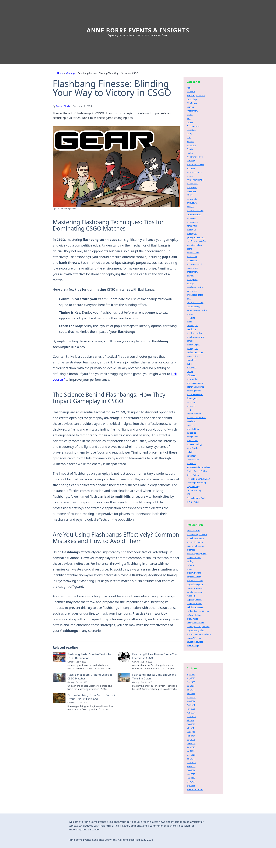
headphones (192, 436)
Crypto (190, 176)
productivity (192, 202)
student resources (195, 352)
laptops (190, 371)
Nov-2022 (191, 766)
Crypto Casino (193, 459)
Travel (189, 133)
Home (60, 73)
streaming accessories (197, 310)
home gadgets (193, 379)
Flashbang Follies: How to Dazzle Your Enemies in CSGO (155, 656)
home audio (192, 199)
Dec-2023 (191, 743)
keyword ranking (194, 576)
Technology (192, 99)
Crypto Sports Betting (196, 482)
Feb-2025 (191, 778)
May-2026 (191, 781)
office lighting (193, 429)
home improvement (195, 538)
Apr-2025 (191, 785)
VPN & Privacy (193, 502)
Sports (189, 114)
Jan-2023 (191, 751)
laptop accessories (195, 302)
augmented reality (195, 542)
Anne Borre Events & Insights (138, 30)
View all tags (193, 645)
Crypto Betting (193, 486)
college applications (195, 622)
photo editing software (197, 534)
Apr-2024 (191, 674)
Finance (190, 141)
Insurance (191, 145)
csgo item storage (195, 588)
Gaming (70, 73)
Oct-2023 (191, 732)
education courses (195, 641)
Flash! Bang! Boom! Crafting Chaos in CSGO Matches (89, 676)
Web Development (195, 156)
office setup (192, 375)
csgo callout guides (195, 630)
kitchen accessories (195, 386)
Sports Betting (193, 475)
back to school (193, 252)
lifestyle (190, 206)
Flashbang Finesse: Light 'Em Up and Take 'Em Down (154, 676)
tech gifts (191, 317)
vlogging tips (192, 356)
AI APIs (190, 195)
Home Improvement (196, 95)
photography (192, 271)
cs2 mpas (191, 549)
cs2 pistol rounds (194, 603)
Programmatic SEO (195, 164)
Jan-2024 (191, 689)
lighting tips (192, 291)
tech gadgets (192, 222)
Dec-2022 (191, 724)
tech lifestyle (192, 448)
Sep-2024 (191, 739)
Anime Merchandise (196, 179)
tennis (189, 569)
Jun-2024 (191, 758)
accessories (192, 256)
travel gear (191, 233)
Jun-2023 (191, 686)
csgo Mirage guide (195, 584)
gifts (189, 298)
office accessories (195, 383)
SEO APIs (191, 168)
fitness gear (192, 398)
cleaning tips (192, 268)
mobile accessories (195, 337)
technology (191, 218)
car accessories (194, 214)
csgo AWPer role (194, 638)
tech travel (191, 406)
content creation (194, 413)
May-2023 (191, 762)
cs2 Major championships (198, 626)
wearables (191, 360)
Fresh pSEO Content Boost (198, 479)
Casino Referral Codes (197, 498)
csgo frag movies (194, 599)
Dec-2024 (191, 770)
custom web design (195, 546)
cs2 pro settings (194, 557)
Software (191, 91)
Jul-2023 (190, 720)
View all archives (195, 789)
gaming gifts (192, 348)
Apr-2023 (191, 682)
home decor (192, 260)
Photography (192, 110)
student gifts (192, 325)
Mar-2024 (191, 697)
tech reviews (192, 183)
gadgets (190, 275)
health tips (191, 329)
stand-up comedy (194, 592)
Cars (189, 137)
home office (192, 225)
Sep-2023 (191, 747)
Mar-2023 (191, 755)
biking (189, 248)
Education (191, 130)
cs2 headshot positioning (198, 611)
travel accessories (195, 287)
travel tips (191, 421)
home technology (194, 444)
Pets (189, 87)
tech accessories (194, 172)
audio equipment (194, 264)
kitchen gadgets (194, 390)
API (188, 494)
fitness (190, 314)
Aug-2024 (191, 712)
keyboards (191, 433)
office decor (192, 187)
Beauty (190, 149)
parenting (191, 402)
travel (189, 321)
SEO (188, 118)
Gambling (191, 160)
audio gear (191, 367)
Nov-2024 (191, 701)
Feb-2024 (191, 735)
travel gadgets (193, 344)
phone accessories (195, 210)
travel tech (191, 456)
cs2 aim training (194, 572)
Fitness (190, 122)
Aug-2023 (191, 678)
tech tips (190, 283)
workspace (191, 191)
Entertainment (193, 126)
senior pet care (193, 530)
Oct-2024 (191, 705)
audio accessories (195, 394)
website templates (195, 607)
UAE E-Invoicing (194, 490)
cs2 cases (191, 565)
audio (189, 363)
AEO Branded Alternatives (198, 467)
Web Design (192, 103)
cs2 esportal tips (194, 615)
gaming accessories (195, 237)
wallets (190, 452)
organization (192, 440)
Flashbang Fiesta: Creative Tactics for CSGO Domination (89, 656)
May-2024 (191, 716)
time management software (199, 634)
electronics (191, 425)
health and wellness (195, 333)
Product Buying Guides (197, 471)
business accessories (196, 417)
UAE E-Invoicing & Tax (196, 241)
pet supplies (192, 279)
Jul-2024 (190, 728)
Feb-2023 (191, 693)
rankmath (191, 595)
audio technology (194, 245)
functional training (195, 580)
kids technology (193, 306)
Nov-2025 (191, 774)
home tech (191, 463)
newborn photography (196, 553)
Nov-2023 (191, 709)
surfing (190, 561)
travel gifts (191, 229)
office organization (195, 294)
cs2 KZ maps (192, 618)
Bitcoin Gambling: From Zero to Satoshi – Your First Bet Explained (91, 697)
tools (189, 410)
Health (190, 153)
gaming (190, 340)
